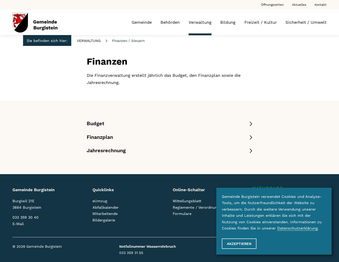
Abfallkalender (105, 207)
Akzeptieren (239, 244)
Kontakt (321, 4)
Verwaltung (200, 22)
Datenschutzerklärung (297, 228)
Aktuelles (299, 4)
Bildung (227, 22)
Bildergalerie (103, 220)
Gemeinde (142, 22)
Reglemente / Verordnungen (198, 207)
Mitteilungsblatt (187, 201)
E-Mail (18, 224)
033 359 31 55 (131, 253)
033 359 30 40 (25, 217)
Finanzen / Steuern (128, 41)
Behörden (170, 22)
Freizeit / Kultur (260, 22)
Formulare (182, 213)
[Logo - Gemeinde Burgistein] (34, 23)
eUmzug (99, 201)
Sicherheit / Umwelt (306, 22)
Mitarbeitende (105, 213)
